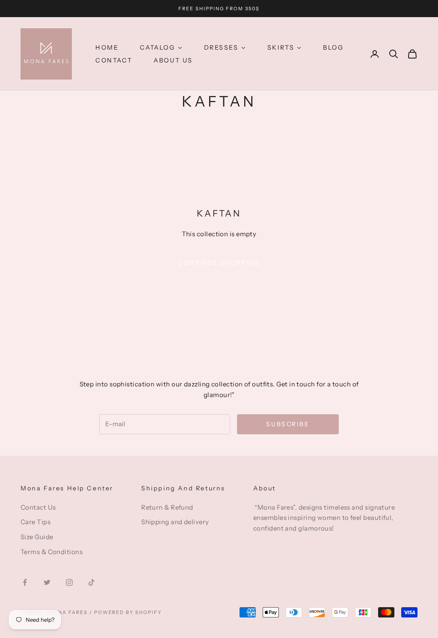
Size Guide (37, 537)
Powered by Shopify (128, 612)
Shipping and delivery (175, 522)
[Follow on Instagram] (69, 582)
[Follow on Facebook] (25, 582)
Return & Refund (167, 507)
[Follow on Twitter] (47, 582)
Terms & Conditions (52, 552)
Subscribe (287, 424)
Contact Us (38, 507)
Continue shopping (219, 263)
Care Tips (35, 522)
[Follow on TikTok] (91, 582)
